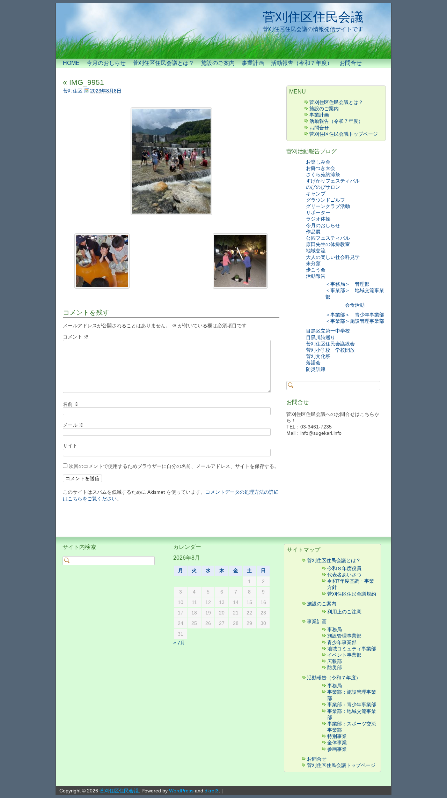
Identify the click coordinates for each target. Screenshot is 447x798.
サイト (70, 445)
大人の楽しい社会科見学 (333, 257)
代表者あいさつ (344, 574)
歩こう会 (315, 270)
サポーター (318, 212)
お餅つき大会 (320, 168)
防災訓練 (315, 369)
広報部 (334, 661)
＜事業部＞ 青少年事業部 (354, 315)
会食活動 (355, 305)
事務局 (334, 629)
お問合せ (350, 63)
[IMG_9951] (171, 161)
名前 (71, 404)
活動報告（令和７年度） (301, 63)
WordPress (181, 790)
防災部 (334, 667)
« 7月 (179, 643)
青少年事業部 (342, 642)
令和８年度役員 (344, 568)
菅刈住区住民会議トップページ (343, 134)
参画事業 (337, 749)
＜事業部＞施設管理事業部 (354, 321)
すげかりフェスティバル (333, 181)
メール (73, 425)
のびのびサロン (323, 187)
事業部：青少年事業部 (351, 704)
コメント (76, 337)
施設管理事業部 (344, 636)
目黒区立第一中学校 (328, 331)
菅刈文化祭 (318, 356)
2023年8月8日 (106, 91)
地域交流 (315, 250)
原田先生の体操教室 (328, 244)
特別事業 (337, 736)
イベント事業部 (344, 655)
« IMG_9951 (83, 82)
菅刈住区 (72, 91)
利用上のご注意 (344, 611)
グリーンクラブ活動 (328, 206)
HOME (71, 63)
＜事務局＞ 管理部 (347, 284)
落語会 (313, 362)
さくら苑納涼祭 (323, 174)
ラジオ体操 (318, 219)
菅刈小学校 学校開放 (330, 350)
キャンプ (318, 193)
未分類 (313, 263)
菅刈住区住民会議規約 (351, 594)
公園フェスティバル (328, 238)
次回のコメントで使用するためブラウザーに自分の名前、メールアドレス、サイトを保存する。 (174, 466)
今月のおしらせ (106, 63)
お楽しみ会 (318, 162)
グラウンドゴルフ (325, 200)
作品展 (313, 231)
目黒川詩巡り (320, 337)
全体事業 (337, 742)
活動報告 (315, 276)
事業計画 (253, 63)
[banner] (223, 31)
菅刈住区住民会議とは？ (163, 63)
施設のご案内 (218, 63)
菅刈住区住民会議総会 (330, 343)
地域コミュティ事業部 (351, 648)
